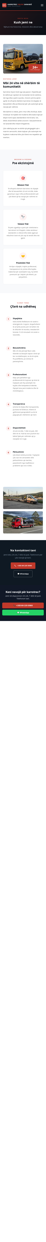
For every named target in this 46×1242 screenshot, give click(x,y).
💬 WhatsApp (23, 574)
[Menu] (42, 5)
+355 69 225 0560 (24, 565)
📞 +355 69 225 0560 (23, 605)
